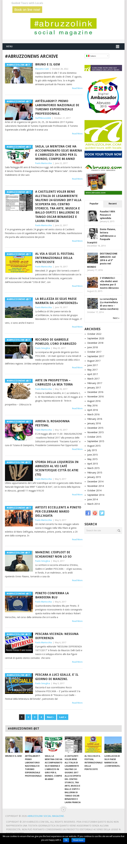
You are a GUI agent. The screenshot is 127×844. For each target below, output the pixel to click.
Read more (78, 840)
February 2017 (94, 383)
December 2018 (95, 343)
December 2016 (95, 392)
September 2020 (95, 338)
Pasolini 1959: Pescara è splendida (107, 214)
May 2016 (92, 405)
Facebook (88, 513)
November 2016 (95, 396)
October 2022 (94, 334)
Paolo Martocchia (43, 163)
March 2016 (93, 414)
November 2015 (95, 432)
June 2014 (92, 499)
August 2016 (94, 401)
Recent (113, 203)
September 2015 (95, 441)
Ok (66, 840)
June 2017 (92, 365)
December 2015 (95, 428)
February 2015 (94, 472)
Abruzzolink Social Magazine (45, 816)
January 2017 (94, 387)
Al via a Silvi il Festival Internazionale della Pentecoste (54, 258)
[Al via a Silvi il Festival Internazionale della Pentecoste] (93, 744)
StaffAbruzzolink (43, 118)
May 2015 (92, 459)
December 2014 (95, 481)
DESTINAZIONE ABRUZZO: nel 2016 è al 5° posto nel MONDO (102, 260)
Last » (62, 717)
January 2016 (94, 423)
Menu (9, 46)
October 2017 (94, 352)
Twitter (102, 513)
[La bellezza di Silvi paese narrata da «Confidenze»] (113, 744)
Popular (94, 203)
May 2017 (92, 369)
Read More (77, 88)
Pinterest (95, 513)
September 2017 (95, 356)
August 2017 (94, 360)
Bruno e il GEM (47, 64)
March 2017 (93, 378)
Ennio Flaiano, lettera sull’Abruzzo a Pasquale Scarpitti (101, 236)
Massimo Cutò (42, 69)
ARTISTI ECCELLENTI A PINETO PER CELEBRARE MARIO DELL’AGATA (58, 511)
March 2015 (93, 468)
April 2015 (92, 463)
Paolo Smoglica (42, 348)
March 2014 (93, 504)
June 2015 (92, 454)
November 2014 (95, 486)
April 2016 (92, 410)
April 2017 (92, 374)
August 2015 (94, 445)
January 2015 (94, 477)
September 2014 (95, 495)
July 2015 (92, 450)
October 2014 (94, 490)
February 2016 (94, 419)
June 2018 (92, 347)
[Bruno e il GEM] (14, 744)
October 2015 (94, 437)
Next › (50, 717)
